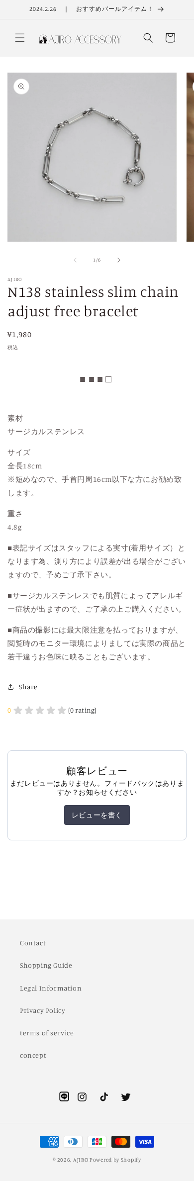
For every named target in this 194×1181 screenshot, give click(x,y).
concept (33, 1055)
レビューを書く (97, 815)
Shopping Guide (46, 965)
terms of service (47, 1032)
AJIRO (81, 1159)
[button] (20, 38)
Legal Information (51, 988)
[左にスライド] (75, 260)
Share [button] (28, 686)
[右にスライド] (119, 260)
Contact (33, 942)
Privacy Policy (42, 1010)
